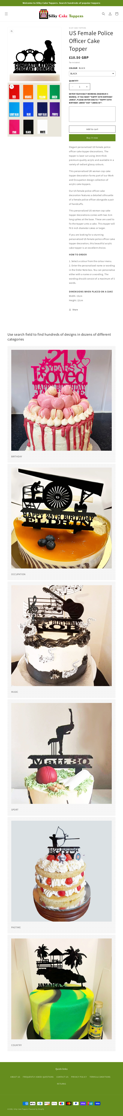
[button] (6, 14)
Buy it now (92, 137)
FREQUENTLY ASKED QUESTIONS (38, 1076)
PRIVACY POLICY (79, 1076)
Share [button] (75, 309)
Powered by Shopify (36, 1109)
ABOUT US (15, 1076)
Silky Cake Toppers (21, 1109)
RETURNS (61, 1083)
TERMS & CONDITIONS (100, 1076)
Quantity (73, 81)
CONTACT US (62, 1076)
